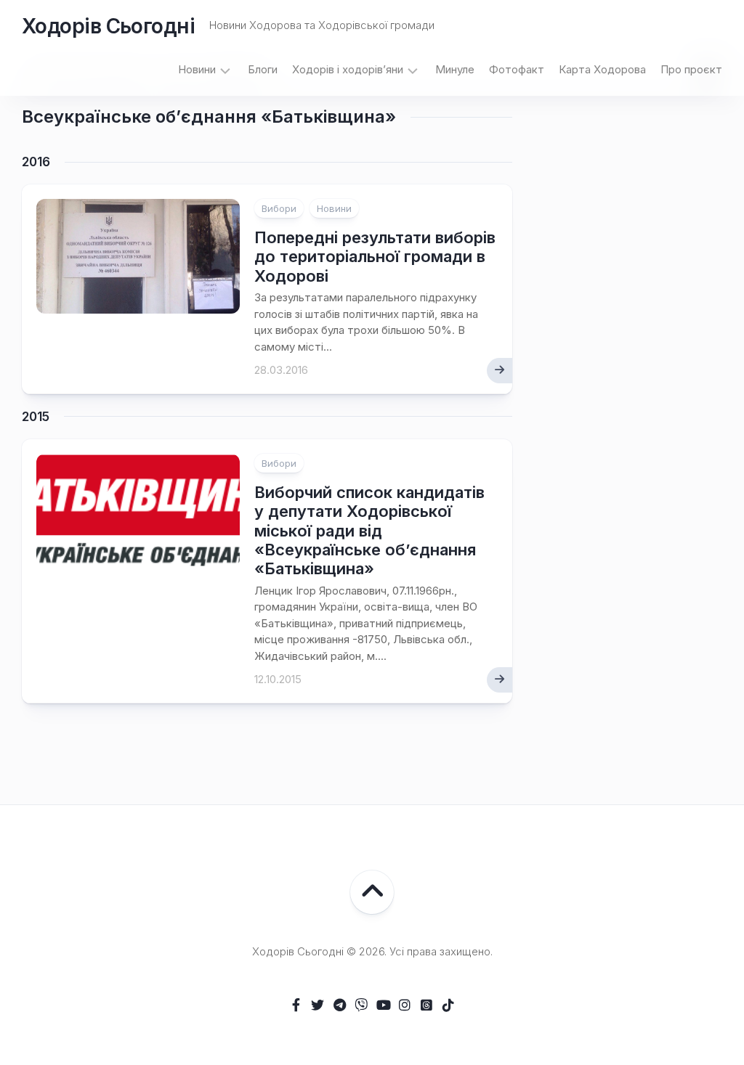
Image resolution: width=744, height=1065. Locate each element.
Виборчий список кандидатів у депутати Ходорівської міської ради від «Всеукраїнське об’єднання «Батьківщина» (369, 531)
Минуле (454, 69)
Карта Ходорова (602, 69)
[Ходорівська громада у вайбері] (361, 1004)
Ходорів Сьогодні (108, 26)
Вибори (279, 208)
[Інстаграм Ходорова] (404, 1004)
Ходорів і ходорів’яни (347, 69)
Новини (197, 69)
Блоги (263, 69)
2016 (36, 162)
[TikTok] (448, 1004)
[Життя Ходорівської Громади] (295, 1004)
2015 (35, 416)
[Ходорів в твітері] (317, 1004)
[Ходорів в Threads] (426, 1004)
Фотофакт (516, 69)
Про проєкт (691, 69)
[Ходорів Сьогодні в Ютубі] (382, 1004)
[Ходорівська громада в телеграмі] (339, 1004)
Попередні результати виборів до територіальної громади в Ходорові (375, 256)
